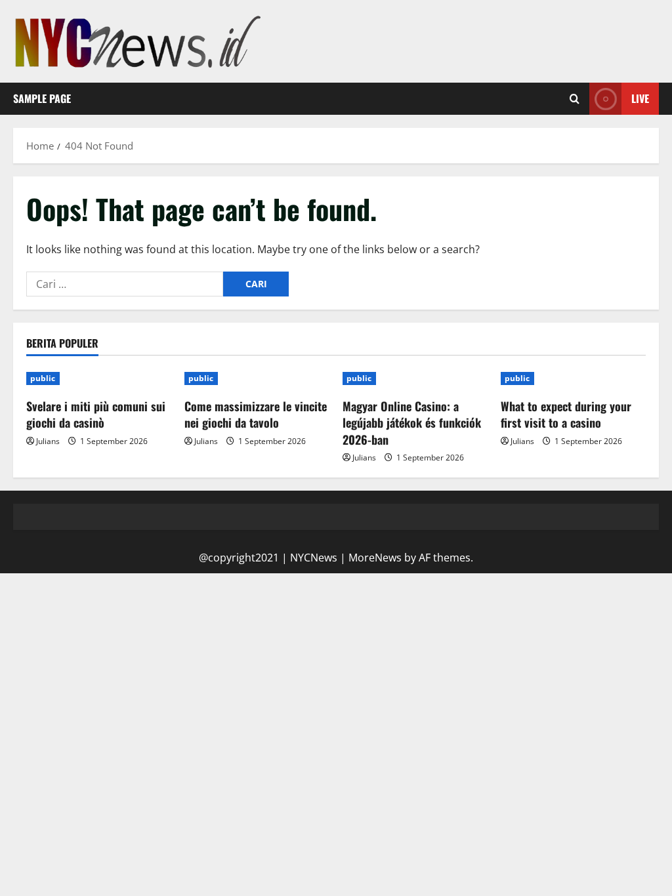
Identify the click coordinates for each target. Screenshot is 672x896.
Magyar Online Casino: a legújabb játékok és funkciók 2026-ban (412, 422)
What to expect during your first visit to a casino (566, 414)
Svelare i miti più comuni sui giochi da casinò (95, 414)
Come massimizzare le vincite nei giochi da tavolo (255, 414)
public (43, 378)
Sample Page (42, 98)
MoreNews (375, 557)
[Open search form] (574, 99)
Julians (48, 441)
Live (640, 98)
